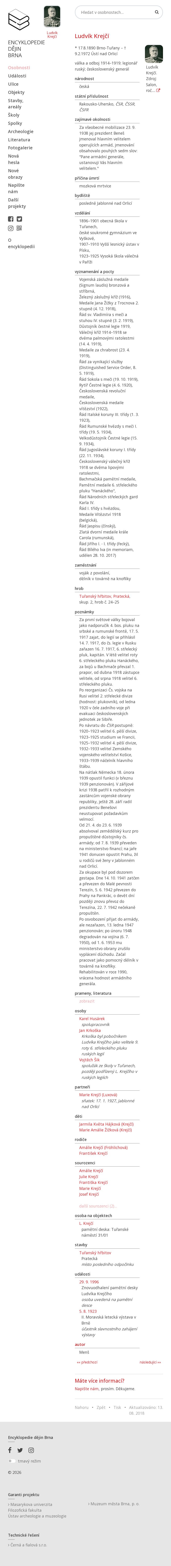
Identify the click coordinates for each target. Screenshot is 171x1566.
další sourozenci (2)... (98, 1206)
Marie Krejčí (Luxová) (98, 1094)
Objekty (16, 92)
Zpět (101, 1407)
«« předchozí (87, 1362)
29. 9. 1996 (89, 1281)
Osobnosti (18, 68)
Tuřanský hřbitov (95, 1252)
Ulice (13, 84)
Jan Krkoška (90, 1030)
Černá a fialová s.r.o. (28, 1545)
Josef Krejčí (89, 1194)
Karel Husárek (92, 1018)
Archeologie (18, 131)
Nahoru (82, 1407)
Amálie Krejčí (91, 1170)
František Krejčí (93, 1153)
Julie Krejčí (88, 1176)
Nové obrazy (15, 174)
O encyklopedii (18, 243)
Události (17, 76)
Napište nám (16, 188)
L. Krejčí (86, 1223)
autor (80, 1344)
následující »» (150, 1362)
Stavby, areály (15, 103)
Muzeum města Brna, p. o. (114, 1503)
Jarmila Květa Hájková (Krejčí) (106, 1124)
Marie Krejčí (90, 1188)
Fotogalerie (18, 148)
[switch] (12, 1461)
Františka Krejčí (93, 1182)
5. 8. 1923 (88, 1311)
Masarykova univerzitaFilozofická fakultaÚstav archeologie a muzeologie (37, 1510)
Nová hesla (14, 159)
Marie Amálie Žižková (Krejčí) (105, 1129)
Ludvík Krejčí (52, 35)
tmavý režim (29, 1461)
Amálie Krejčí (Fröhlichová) (103, 1147)
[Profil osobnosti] (20, 228)
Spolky (15, 123)
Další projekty (17, 203)
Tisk (117, 1407)
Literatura (18, 140)
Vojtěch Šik (89, 1059)
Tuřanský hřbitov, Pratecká (104, 596)
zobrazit (87, 1001)
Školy (13, 115)
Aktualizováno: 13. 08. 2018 (146, 1410)
